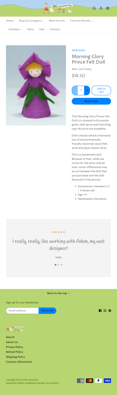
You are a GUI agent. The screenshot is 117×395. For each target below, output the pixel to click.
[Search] (94, 8)
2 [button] (58, 264)
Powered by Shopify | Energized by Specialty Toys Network (32, 383)
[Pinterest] (109, 311)
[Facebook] (100, 311)
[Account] (101, 8)
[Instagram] (105, 311)
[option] (36, 85)
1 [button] (55, 264)
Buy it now (91, 101)
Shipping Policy (15, 357)
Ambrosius (78, 50)
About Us (12, 342)
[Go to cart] (108, 8)
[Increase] (87, 90)
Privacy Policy (14, 347)
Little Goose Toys (30, 380)
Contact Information (19, 362)
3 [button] (61, 264)
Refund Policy (14, 352)
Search (10, 337)
